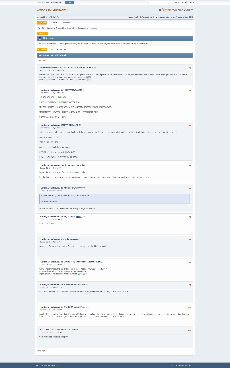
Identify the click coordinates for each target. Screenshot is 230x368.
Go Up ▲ (192, 365)
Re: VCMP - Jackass (70, 330)
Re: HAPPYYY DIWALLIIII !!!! (72, 90)
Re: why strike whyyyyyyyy (73, 188)
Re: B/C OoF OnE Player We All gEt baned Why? (76, 67)
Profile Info (42, 33)
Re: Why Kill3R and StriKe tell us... (75, 284)
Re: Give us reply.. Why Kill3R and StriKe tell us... (82, 262)
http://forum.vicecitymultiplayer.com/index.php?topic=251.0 (171, 17)
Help (172, 365)
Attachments (61, 50)
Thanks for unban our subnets (74, 165)
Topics (51, 50)
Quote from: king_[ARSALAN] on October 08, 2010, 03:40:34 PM (66, 196)
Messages (42, 50)
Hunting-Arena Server (49, 90)
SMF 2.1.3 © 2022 (41, 365)
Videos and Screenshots (50, 330)
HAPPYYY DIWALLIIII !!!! (71, 125)
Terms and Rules (181, 365)
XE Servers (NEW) (47, 67)
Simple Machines (53, 365)
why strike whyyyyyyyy (71, 239)
